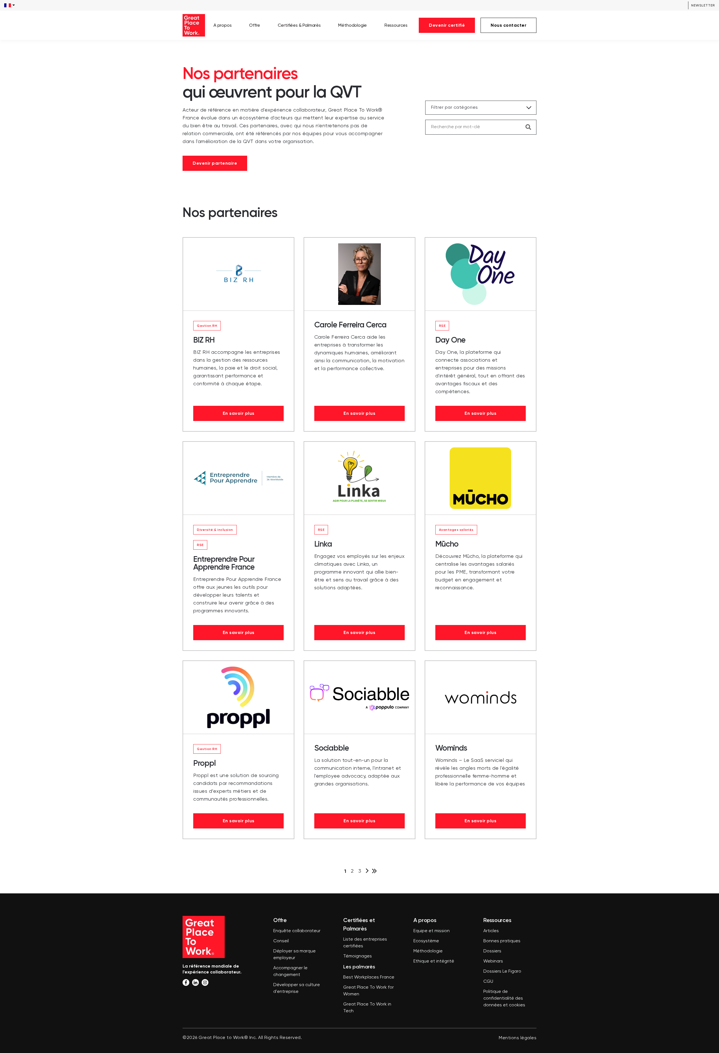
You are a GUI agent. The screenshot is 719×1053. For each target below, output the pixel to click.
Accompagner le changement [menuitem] (290, 971)
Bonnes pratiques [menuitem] (501, 941)
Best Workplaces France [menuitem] (368, 977)
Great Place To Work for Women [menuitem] (368, 991)
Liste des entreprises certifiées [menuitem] (365, 942)
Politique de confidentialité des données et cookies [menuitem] (504, 998)
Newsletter (703, 5)
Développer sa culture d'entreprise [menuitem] (296, 988)
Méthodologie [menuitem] (352, 25)
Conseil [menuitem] (281, 941)
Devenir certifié (447, 25)
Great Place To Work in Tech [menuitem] (367, 1007)
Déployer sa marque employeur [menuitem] (294, 954)
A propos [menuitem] (222, 25)
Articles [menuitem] (491, 931)
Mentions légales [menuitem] (517, 1038)
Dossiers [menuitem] (492, 951)
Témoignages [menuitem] (357, 956)
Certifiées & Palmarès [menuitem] (299, 25)
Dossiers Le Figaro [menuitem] (502, 971)
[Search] (528, 127)
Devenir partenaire (215, 163)
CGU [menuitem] (488, 981)
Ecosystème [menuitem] (426, 941)
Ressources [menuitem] (396, 25)
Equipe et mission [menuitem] (431, 931)
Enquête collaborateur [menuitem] (296, 931)
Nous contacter (508, 25)
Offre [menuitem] (254, 25)
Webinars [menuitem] (493, 961)
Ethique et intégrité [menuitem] (433, 961)
